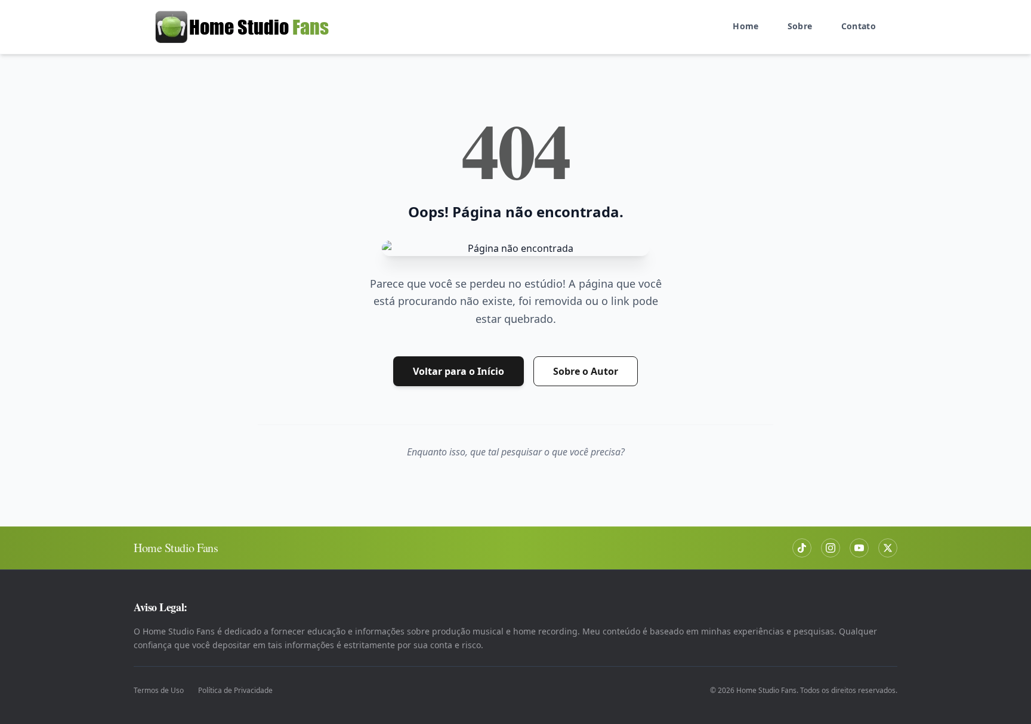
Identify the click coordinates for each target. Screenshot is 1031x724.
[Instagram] (830, 547)
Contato (858, 26)
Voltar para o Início (458, 371)
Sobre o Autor (585, 371)
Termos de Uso (159, 690)
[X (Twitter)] (887, 547)
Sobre (800, 26)
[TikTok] (801, 547)
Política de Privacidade (235, 690)
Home (745, 26)
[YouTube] (859, 547)
